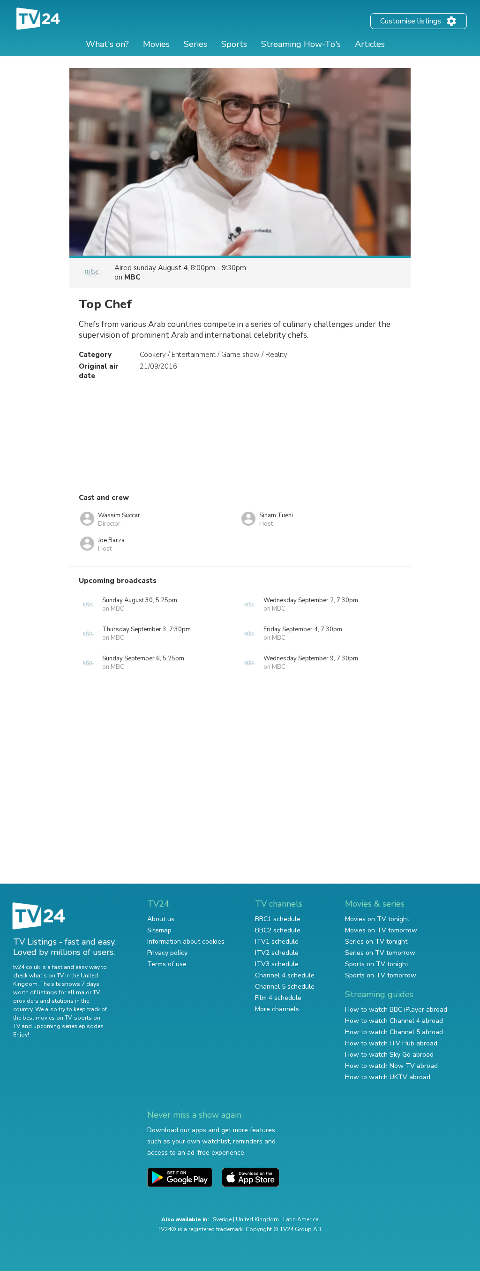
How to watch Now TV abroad (391, 1065)
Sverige (222, 1219)
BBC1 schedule (277, 919)
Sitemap (159, 930)
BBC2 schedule (277, 930)
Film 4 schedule (278, 997)
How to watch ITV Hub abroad (391, 1043)
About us (160, 919)
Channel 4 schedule (285, 975)
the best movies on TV (42, 1017)
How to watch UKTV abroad (387, 1077)
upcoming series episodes (68, 1026)
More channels (277, 1009)
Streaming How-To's (301, 44)
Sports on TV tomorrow (380, 975)
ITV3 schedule (277, 964)
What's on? (107, 44)
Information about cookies (186, 941)
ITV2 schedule (277, 952)
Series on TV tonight (376, 941)
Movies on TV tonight (377, 919)
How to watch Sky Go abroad (389, 1054)
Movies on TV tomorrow (381, 930)
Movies (156, 44)
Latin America (301, 1219)
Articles (370, 44)
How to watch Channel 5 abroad (394, 1032)
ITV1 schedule (277, 941)
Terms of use (167, 964)
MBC (132, 277)
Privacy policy (167, 952)
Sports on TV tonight (376, 964)
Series (195, 44)
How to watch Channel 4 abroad (394, 1020)
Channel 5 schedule (285, 986)
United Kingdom (257, 1219)
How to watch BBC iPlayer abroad (396, 1009)
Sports (234, 44)
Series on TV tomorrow (380, 952)
